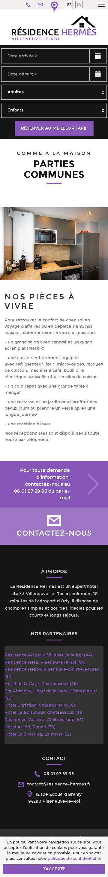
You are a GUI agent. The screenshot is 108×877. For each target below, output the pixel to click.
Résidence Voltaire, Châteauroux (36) (43, 719)
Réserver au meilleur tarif (54, 128)
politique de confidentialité (74, 858)
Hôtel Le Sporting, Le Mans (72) (37, 734)
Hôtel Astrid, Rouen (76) (30, 727)
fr (69, 4)
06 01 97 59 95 (30, 491)
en (78, 4)
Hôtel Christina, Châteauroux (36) (39, 705)
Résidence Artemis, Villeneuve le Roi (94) (48, 655)
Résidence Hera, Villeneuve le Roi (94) (45, 662)
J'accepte (54, 869)
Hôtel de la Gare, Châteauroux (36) (41, 683)
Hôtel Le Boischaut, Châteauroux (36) (44, 712)
